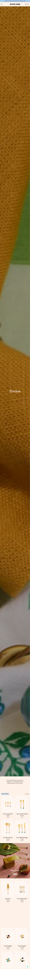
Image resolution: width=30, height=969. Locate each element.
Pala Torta (8, 898)
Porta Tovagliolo (22, 923)
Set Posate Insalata (8, 837)
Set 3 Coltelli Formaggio (22, 837)
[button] (1, 4)
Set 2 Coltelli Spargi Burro (8, 923)
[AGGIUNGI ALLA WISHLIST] (13, 797)
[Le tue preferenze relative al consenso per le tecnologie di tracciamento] (27, 966)
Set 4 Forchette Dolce (22, 898)
